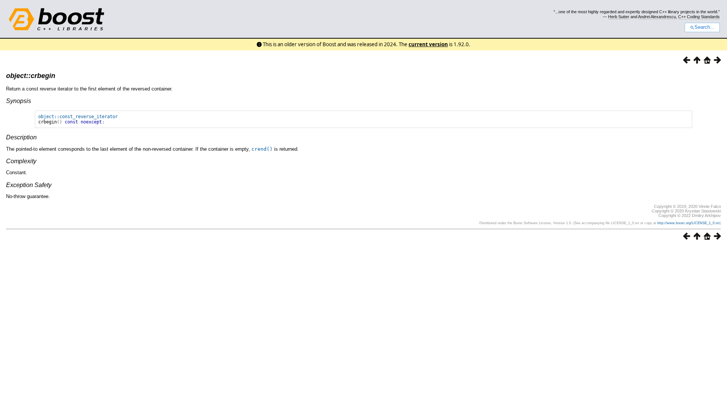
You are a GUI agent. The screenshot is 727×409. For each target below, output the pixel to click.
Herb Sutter (618, 16)
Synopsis (18, 101)
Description (21, 137)
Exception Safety (28, 185)
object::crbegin (30, 76)
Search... (704, 27)
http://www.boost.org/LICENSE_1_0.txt (688, 223)
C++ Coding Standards (699, 16)
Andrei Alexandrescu (657, 16)
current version (428, 44)
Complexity (21, 161)
